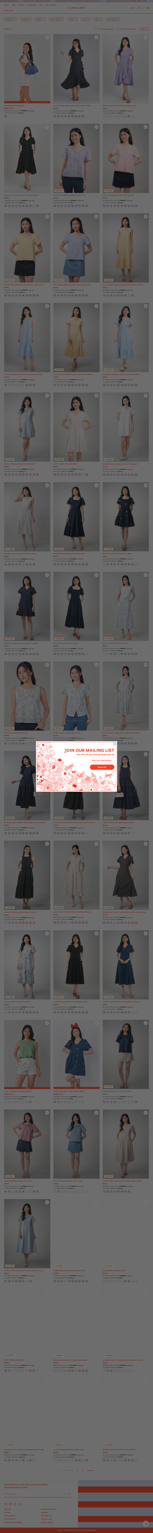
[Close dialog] (114, 743)
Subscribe (102, 767)
